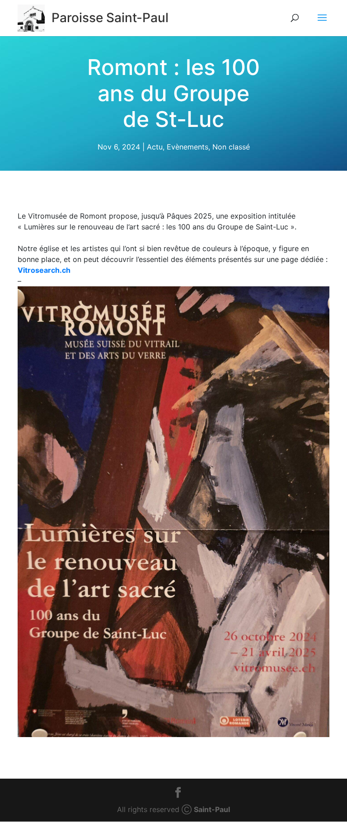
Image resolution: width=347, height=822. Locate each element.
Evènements (187, 146)
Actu (155, 146)
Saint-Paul (212, 809)
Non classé (231, 146)
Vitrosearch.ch (44, 270)
